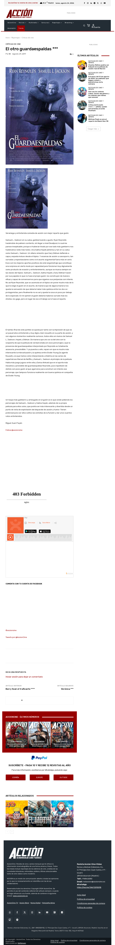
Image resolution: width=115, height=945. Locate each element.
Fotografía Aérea (48, 903)
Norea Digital (36, 903)
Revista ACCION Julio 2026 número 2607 (39, 745)
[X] (98, 3)
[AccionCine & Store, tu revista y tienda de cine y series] (19, 13)
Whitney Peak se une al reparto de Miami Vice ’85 (98, 120)
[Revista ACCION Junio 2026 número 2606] (62, 735)
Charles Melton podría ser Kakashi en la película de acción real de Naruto (16, 823)
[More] (96, 656)
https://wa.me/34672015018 (89, 887)
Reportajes (16, 37)
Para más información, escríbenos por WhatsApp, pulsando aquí (39, 770)
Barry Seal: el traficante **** (20, 689)
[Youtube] (104, 3)
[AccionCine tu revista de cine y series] (57, 852)
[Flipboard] (54, 912)
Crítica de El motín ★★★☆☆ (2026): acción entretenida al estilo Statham (97, 107)
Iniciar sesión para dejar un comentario (24, 677)
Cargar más (92, 129)
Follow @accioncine (14, 430)
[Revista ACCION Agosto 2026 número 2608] (17, 735)
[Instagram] (87, 3)
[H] (13, 701)
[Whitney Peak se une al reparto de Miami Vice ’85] (82, 118)
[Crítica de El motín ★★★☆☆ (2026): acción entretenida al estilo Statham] (82, 105)
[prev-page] (7, 832)
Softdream (22, 943)
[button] (84, 25)
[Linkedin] (91, 3)
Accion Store (24, 903)
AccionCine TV (12, 903)
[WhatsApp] (101, 3)
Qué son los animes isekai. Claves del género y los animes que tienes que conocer (62, 822)
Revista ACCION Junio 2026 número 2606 (62, 745)
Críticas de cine (28, 37)
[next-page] (12, 832)
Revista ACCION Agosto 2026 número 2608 (16, 745)
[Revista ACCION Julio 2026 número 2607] (39, 735)
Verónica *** (67, 689)
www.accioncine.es (20, 896)
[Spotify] (17, 920)
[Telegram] (94, 3)
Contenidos (16, 741)
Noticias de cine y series (16, 817)
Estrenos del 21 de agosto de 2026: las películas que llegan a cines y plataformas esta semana (39, 821)
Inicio (8, 37)
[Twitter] (24, 912)
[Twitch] (9, 920)
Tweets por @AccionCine (16, 637)
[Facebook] (84, 3)
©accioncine (11, 630)
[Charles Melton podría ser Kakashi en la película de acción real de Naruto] (17, 813)
